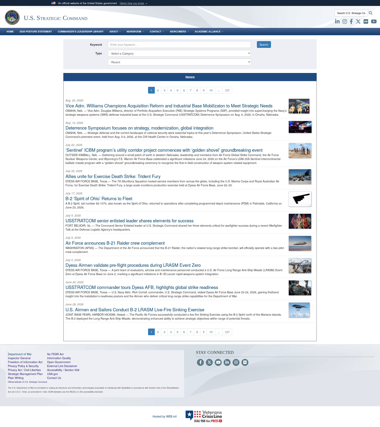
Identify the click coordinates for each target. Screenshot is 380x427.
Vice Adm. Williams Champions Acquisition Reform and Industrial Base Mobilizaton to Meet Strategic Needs (169, 105)
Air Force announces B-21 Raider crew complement (115, 243)
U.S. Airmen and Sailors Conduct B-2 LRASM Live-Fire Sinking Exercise (135, 309)
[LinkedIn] (227, 363)
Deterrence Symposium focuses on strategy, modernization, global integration (139, 127)
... (219, 90)
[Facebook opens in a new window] (351, 22)
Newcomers (178, 31)
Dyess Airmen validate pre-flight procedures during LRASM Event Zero (133, 265)
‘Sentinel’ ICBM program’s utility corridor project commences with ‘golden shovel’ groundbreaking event (164, 150)
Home (10, 31)
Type (98, 53)
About (113, 31)
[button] (134, 3)
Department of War (20, 354)
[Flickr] (244, 363)
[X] (358, 22)
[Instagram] (236, 363)
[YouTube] (218, 363)
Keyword (96, 44)
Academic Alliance (207, 31)
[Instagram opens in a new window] (344, 22)
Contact (155, 31)
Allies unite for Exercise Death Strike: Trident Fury (113, 176)
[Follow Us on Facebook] (200, 363)
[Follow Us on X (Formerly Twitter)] (209, 363)
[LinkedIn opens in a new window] (337, 22)
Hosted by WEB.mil (165, 416)
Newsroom (134, 31)
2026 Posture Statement (36, 31)
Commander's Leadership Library (81, 31)
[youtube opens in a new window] (374, 22)
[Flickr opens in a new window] (366, 22)
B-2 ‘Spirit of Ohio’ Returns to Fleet (99, 198)
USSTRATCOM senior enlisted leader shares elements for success (130, 220)
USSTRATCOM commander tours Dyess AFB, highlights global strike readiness (142, 287)
